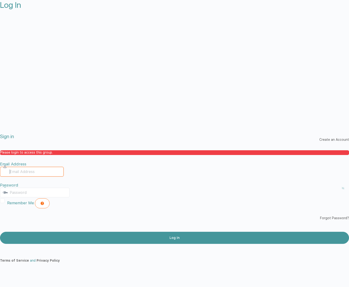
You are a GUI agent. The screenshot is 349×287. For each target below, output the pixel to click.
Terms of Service (14, 260)
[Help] (42, 203)
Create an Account (334, 139)
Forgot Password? (334, 218)
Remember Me (20, 202)
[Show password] (74, 192)
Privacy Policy (48, 260)
